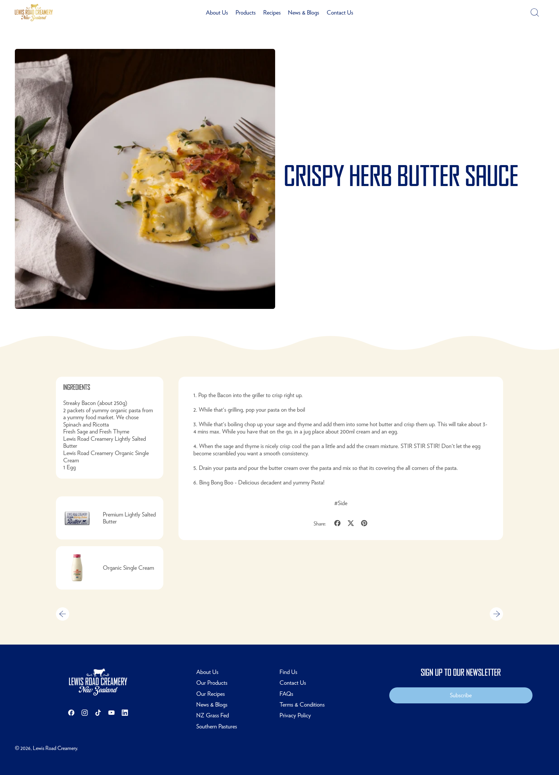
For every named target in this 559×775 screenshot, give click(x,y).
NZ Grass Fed (212, 715)
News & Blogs (303, 12)
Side (342, 503)
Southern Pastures (216, 726)
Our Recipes (210, 693)
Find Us (288, 671)
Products (246, 12)
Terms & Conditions (302, 704)
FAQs (286, 693)
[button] (534, 12)
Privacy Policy (295, 715)
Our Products (211, 682)
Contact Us (340, 12)
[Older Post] (62, 614)
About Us (217, 12)
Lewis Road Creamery (55, 748)
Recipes (272, 12)
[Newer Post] (496, 614)
